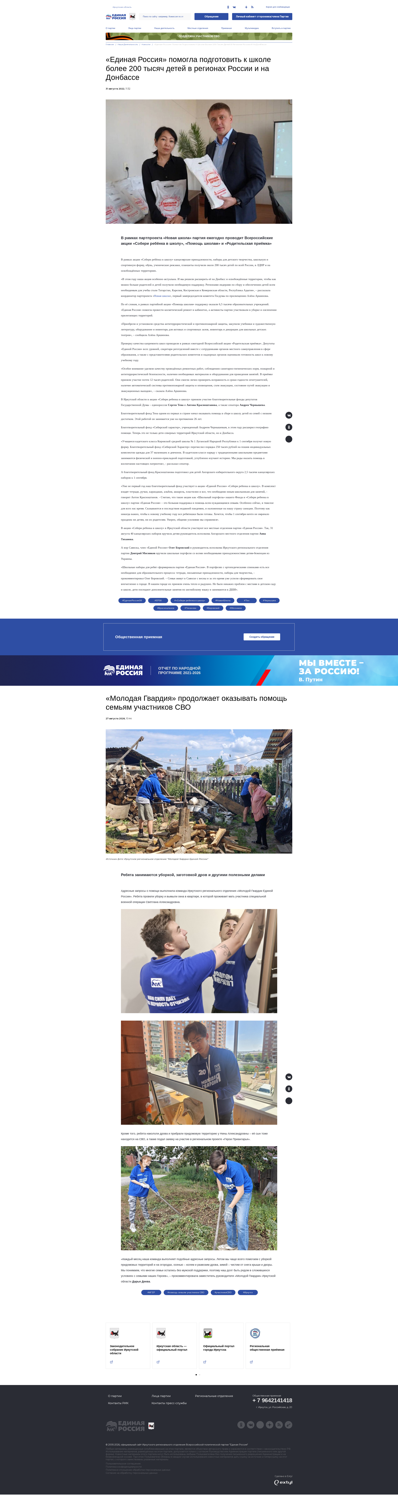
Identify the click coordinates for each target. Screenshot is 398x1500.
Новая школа (162, 295)
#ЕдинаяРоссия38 (132, 600)
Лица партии (134, 28)
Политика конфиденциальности (124, 1467)
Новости (146, 44)
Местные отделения (197, 28)
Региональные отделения (214, 1396)
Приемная (226, 28)
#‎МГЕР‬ (151, 1292)
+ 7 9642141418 (272, 1400)
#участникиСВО (223, 1292)
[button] (196, 1374)
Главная (110, 44)
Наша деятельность (164, 28)
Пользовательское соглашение (123, 1463)
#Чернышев (269, 600)
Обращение (211, 16)
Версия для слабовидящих (278, 7)
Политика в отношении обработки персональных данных (138, 1470)
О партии (110, 28)
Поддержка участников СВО (199, 36)
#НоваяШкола (223, 600)
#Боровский (213, 608)
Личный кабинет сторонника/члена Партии (262, 16)
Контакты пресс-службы (169, 1403)
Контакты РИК (118, 1403)
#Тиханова (190, 608)
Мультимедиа (252, 28)
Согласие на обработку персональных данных (131, 1473)
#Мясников (236, 608)
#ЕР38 (158, 600)
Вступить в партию (281, 28)
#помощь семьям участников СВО (186, 1292)
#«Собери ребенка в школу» (189, 600)
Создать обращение (261, 636)
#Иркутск (248, 1292)
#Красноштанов (165, 608)
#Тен (246, 600)
